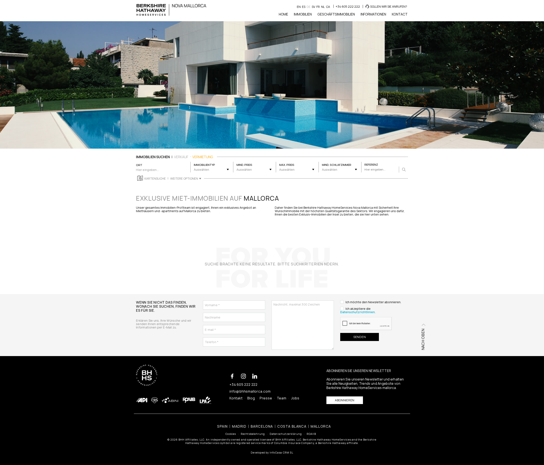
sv (313, 7)
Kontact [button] (400, 14)
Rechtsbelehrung (253, 434)
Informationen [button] (373, 14)
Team (281, 398)
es (303, 7)
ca (328, 7)
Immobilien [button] (303, 14)
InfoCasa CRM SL (281, 452)
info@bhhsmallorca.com (250, 391)
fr (318, 7)
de (308, 7)
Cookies (230, 434)
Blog (251, 398)
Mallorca (321, 426)
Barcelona (262, 426)
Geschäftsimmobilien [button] (336, 14)
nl (323, 7)
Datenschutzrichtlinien (357, 312)
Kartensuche (155, 178)
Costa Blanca (291, 426)
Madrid (239, 426)
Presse (266, 398)
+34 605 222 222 (348, 6)
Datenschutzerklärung (286, 434)
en (299, 7)
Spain (222, 426)
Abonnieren (344, 400)
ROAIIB (311, 434)
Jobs (295, 398)
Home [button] (283, 14)
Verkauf (181, 157)
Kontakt (236, 398)
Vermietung (202, 157)
